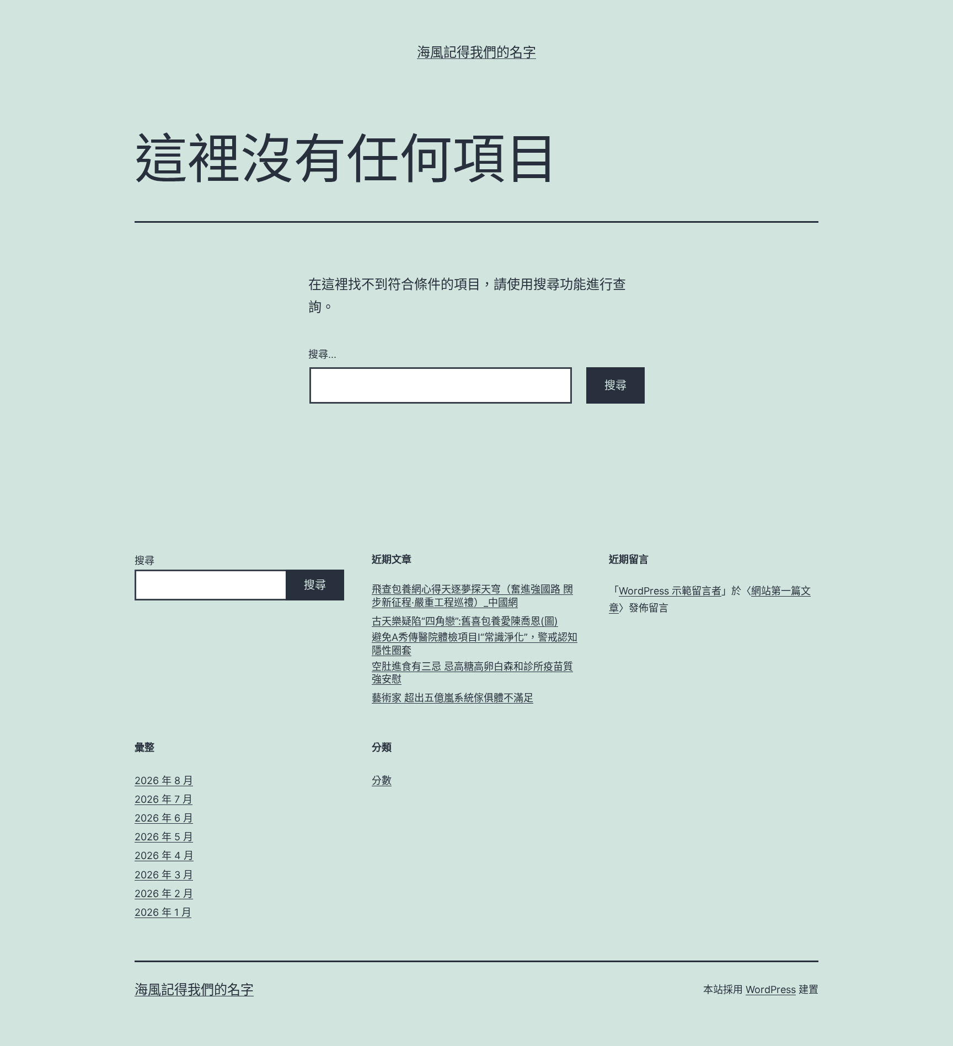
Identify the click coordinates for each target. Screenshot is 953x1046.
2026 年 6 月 (164, 818)
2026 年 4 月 (164, 855)
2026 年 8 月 (164, 780)
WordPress (771, 989)
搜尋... (322, 353)
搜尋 (144, 560)
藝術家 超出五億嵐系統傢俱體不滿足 (452, 698)
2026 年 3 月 (164, 875)
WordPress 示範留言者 (670, 591)
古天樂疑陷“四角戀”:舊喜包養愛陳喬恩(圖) (465, 621)
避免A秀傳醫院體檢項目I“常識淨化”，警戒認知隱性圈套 (474, 643)
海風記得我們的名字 (476, 52)
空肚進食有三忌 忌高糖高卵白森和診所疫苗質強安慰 (472, 673)
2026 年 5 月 (164, 837)
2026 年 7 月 (163, 799)
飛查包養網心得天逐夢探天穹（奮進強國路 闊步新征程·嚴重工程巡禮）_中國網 (472, 595)
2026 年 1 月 (163, 912)
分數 (382, 780)
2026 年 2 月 (164, 893)
